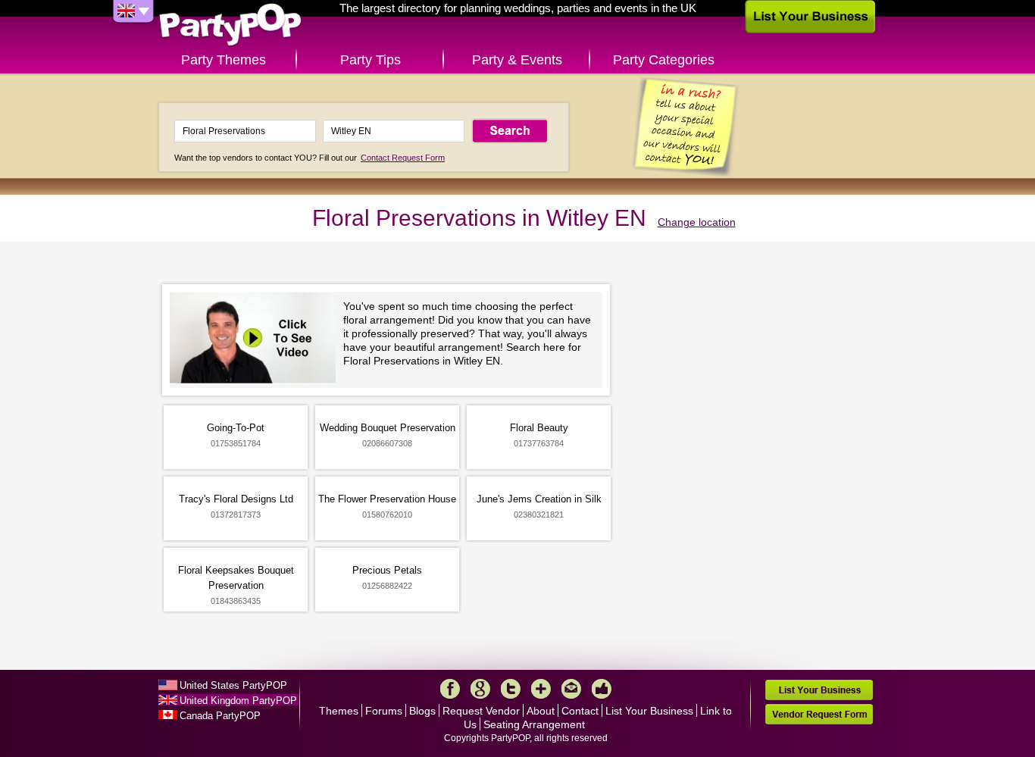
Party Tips (370, 59)
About (541, 711)
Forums (383, 711)
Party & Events (517, 59)
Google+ (480, 689)
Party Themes (223, 59)
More (541, 689)
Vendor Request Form (819, 714)
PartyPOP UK (230, 25)
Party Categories (663, 59)
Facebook (450, 689)
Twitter (511, 689)
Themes (338, 711)
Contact (580, 711)
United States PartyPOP (233, 685)
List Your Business (649, 711)
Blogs (422, 711)
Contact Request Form (403, 157)
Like (601, 689)
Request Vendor (481, 711)
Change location (697, 222)
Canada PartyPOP (220, 715)
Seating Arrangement (534, 724)
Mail (571, 689)
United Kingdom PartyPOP (238, 700)
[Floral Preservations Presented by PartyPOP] (256, 340)
